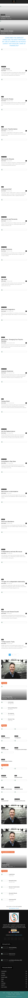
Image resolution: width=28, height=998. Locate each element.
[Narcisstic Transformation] (14, 118)
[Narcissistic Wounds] (14, 148)
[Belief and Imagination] (14, 298)
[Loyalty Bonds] (14, 18)
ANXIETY (3, 337)
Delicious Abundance (7, 521)
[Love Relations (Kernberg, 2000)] (4, 962)
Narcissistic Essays (7, 99)
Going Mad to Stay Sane (8, 461)
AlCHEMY (3, 519)
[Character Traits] (4, 720)
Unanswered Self (6, 189)
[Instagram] (8, 938)
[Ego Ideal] (14, 268)
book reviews (4, 156)
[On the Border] (4, 703)
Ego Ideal (4, 279)
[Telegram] (15, 938)
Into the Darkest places (8, 431)
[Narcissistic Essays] (14, 32)
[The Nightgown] (21, 732)
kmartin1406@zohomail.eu (16, 935)
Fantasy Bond (5, 401)
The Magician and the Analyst (21, 749)
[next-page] (18, 655)
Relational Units (12, 953)
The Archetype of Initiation (6, 761)
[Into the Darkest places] (14, 420)
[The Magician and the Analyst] (21, 744)
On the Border (11, 702)
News (14, 994)
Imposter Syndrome (7, 371)
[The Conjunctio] (4, 715)
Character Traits (11, 719)
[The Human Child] (7, 744)
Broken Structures (6, 249)
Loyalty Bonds (5, 69)
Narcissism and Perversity (9, 219)
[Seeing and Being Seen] (4, 709)
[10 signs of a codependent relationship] (14, 571)
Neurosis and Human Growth (10, 611)
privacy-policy (19, 996)
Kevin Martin (3, 18)
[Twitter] (19, 938)
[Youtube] (22, 938)
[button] (2, 2)
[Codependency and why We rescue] (14, 540)
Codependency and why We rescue (11, 551)
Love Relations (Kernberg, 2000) (15, 960)
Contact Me (18, 994)
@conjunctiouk (14, 908)
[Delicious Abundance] (14, 510)
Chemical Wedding (12, 947)
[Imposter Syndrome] (14, 360)
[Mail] (12, 938)
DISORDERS (3, 14)
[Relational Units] (4, 955)
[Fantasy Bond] (14, 390)
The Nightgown (18, 737)
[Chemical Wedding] (4, 949)
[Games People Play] (14, 693)
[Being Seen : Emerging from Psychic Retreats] (14, 328)
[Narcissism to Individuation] (14, 480)
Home (4, 992)
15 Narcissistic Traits (8, 642)
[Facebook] (5, 938)
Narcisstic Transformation (9, 129)
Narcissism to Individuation (9, 491)
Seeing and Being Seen (12, 707)
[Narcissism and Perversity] (14, 208)
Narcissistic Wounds (7, 159)
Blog (2, 29)
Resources (22, 992)
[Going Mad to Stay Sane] (14, 450)
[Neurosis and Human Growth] (14, 601)
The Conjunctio (11, 713)
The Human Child (4, 749)
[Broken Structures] (14, 238)
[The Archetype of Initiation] (7, 756)
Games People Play (7, 697)
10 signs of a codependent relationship (13, 581)
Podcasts (3, 549)
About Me (8, 992)
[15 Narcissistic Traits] (14, 631)
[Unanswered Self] (14, 178)
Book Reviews (16, 992)
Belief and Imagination (8, 309)
